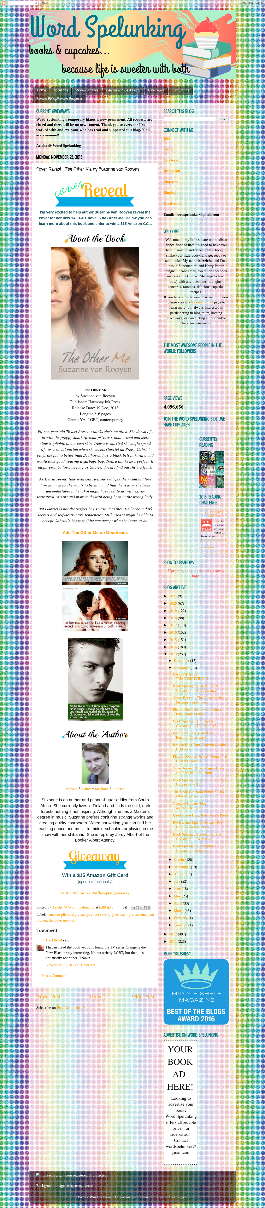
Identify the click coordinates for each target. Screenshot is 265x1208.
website (71, 789)
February (181, 918)
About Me (61, 90)
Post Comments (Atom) (75, 1007)
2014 (173, 647)
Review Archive (87, 90)
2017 (173, 625)
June (178, 889)
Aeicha (217, 521)
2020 (173, 603)
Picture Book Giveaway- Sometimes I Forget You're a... (200, 758)
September (182, 867)
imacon (147, 1197)
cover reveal (100, 914)
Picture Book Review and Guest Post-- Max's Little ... (197, 711)
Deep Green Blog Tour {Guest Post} (200, 815)
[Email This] (133, 908)
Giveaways (156, 90)
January (180, 925)
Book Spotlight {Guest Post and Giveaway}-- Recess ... (197, 836)
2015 (173, 640)
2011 (173, 941)
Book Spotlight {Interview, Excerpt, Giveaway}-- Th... (200, 782)
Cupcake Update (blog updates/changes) (190, 805)
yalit (73, 920)
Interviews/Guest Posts (123, 90)
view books (222, 551)
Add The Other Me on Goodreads (95, 532)
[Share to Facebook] (145, 908)
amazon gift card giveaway (68, 914)
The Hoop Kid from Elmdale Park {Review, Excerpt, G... (198, 794)
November (182, 668)
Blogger (180, 1197)
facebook (102, 789)
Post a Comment (54, 976)
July (177, 881)
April (178, 903)
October (180, 859)
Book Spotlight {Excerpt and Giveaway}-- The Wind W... (196, 723)
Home (41, 90)
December (182, 661)
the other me (58, 920)
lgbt (130, 914)
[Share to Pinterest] (149, 908)
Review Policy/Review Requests (59, 98)
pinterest (119, 789)
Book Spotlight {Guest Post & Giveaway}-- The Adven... (196, 688)
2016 (173, 632)
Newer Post (48, 996)
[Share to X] (141, 908)
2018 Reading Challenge (214, 513)
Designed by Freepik (80, 1185)
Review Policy (202, 302)
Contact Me (180, 90)
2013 (173, 654)
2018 (173, 618)
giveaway (118, 914)
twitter (86, 789)
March (179, 910)
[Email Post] (124, 907)
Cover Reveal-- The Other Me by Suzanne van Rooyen (198, 700)
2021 (173, 596)
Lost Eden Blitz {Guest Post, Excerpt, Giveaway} (195, 735)
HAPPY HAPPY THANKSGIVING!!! (190, 676)
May (178, 896)
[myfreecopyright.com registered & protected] (71, 1175)
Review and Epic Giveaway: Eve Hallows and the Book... (198, 824)
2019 (173, 611)
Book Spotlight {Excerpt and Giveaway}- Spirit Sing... (195, 848)
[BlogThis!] (137, 908)
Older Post (143, 996)
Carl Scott (54, 940)
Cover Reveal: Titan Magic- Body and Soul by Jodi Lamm (198, 770)
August (180, 874)
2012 (173, 934)
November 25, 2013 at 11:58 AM (71, 965)
